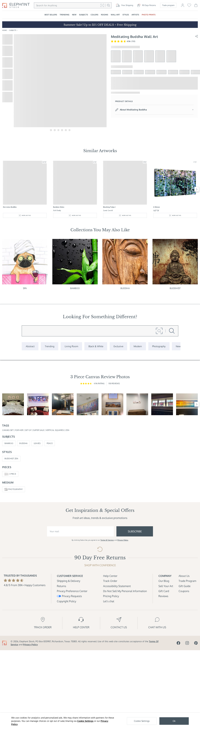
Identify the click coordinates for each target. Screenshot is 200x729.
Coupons (184, 591)
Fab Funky (57, 210)
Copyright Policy (66, 601)
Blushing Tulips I (109, 207)
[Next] (196, 189)
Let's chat (108, 601)
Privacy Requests (72, 596)
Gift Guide (184, 586)
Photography (15, 489)
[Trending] (49, 346)
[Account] (183, 6)
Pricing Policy (111, 596)
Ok (174, 721)
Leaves (37, 443)
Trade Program (187, 581)
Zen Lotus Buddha (10, 207)
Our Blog (163, 581)
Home (4, 30)
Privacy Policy (30, 644)
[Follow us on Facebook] (178, 643)
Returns (61, 586)
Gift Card (163, 591)
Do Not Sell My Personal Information (125, 591)
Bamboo (75, 288)
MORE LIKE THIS (26, 215)
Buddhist (175, 288)
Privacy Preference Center (72, 591)
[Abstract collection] (30, 346)
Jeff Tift (156, 210)
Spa (25, 288)
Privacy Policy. (123, 540)
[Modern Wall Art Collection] (138, 346)
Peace (50, 443)
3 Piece (12, 474)
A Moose (156, 207)
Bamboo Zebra (58, 207)
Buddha (125, 288)
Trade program (168, 5)
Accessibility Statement (117, 586)
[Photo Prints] (178, 346)
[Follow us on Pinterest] (196, 643)
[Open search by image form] (102, 5)
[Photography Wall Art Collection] (159, 346)
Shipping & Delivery (68, 581)
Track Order (110, 581)
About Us (184, 575)
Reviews (163, 596)
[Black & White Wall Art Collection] (95, 346)
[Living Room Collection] (71, 346)
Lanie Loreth (108, 210)
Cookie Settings (85, 721)
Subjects (12, 30)
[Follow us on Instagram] (187, 643)
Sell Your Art (165, 586)
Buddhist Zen (11, 458)
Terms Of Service (107, 540)
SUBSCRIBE (135, 531)
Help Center (110, 575)
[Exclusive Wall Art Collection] (118, 346)
